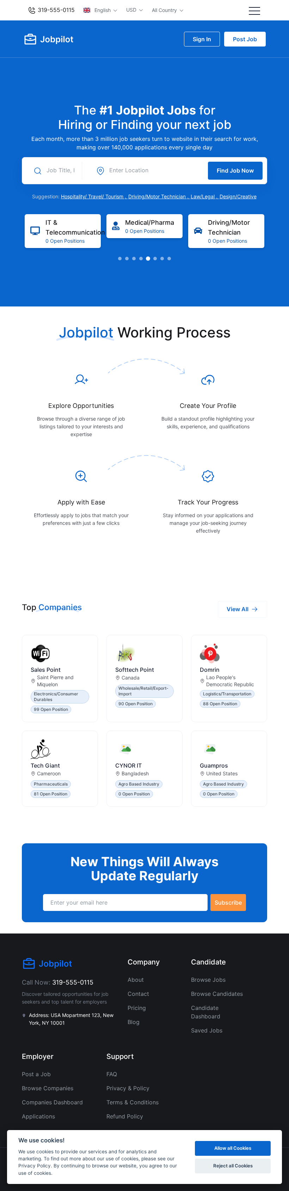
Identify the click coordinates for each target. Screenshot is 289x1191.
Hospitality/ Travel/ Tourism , (94, 196)
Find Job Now (235, 170)
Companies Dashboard (52, 1102)
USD (132, 10)
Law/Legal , (205, 196)
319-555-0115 (55, 9)
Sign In (202, 39)
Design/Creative (238, 196)
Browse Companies (47, 1088)
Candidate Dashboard (205, 1012)
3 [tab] (134, 258)
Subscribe (228, 902)
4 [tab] (141, 258)
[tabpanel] (63, 231)
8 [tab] (169, 258)
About (136, 979)
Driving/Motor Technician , (159, 196)
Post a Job (36, 1074)
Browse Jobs (208, 979)
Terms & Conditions (132, 1102)
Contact (138, 993)
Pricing (137, 1007)
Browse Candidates (217, 993)
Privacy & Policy (127, 1088)
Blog (134, 1021)
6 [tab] (155, 258)
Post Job (245, 39)
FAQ (111, 1074)
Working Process (173, 332)
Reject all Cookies (233, 1165)
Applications (38, 1116)
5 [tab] (148, 258)
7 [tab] (162, 258)
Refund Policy (124, 1116)
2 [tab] (127, 258)
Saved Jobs (206, 1030)
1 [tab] (120, 258)
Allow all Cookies (232, 1148)
